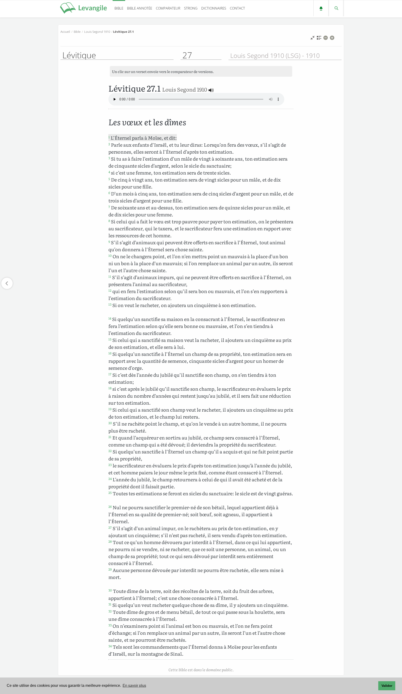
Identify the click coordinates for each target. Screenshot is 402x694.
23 (110, 464)
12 (109, 290)
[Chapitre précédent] (7, 283)
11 (109, 276)
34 (110, 646)
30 (110, 590)
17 (109, 374)
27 (110, 527)
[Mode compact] (312, 39)
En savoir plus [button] (134, 685)
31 (109, 604)
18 (109, 388)
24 (110, 478)
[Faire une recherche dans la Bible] (336, 8)
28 (110, 541)
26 (110, 506)
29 (110, 569)
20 (110, 422)
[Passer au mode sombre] (321, 8)
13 (109, 304)
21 (109, 436)
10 (110, 255)
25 (110, 492)
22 (110, 450)
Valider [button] (387, 685)
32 (110, 611)
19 (109, 408)
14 (109, 318)
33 (110, 625)
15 (109, 339)
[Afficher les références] (319, 39)
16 (109, 353)
